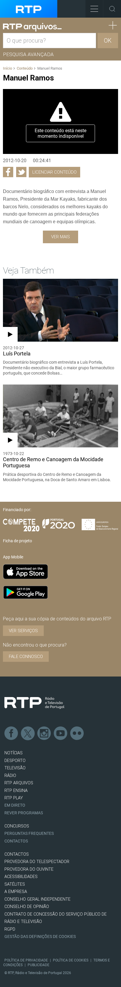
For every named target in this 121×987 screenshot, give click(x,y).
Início (7, 68)
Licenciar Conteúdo (54, 172)
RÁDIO (10, 775)
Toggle (112, 9)
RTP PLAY (13, 797)
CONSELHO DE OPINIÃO (26, 906)
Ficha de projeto (17, 540)
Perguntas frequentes (29, 833)
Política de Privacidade (26, 960)
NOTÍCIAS (13, 753)
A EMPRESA (15, 891)
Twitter (28, 733)
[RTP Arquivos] (32, 27)
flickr (77, 733)
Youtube (61, 733)
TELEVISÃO (15, 768)
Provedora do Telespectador (36, 861)
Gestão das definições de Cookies (40, 936)
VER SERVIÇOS (23, 630)
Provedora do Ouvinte (28, 869)
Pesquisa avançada (28, 54)
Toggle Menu (94, 9)
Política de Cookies (70, 960)
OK (108, 40)
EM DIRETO (14, 805)
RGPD (9, 929)
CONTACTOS (16, 854)
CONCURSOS (16, 826)
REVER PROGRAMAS (23, 812)
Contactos (16, 841)
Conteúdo (25, 68)
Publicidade (38, 965)
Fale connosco (26, 656)
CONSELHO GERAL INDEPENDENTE (37, 899)
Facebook (11, 733)
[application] (60, 121)
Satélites (14, 884)
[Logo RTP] (34, 703)
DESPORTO (15, 760)
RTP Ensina (16, 790)
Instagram (44, 733)
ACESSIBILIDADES (21, 876)
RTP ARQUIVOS (18, 782)
